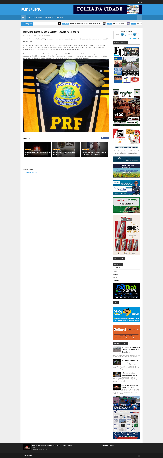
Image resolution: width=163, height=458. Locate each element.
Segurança (51, 23)
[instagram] (139, 2)
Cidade (95, 23)
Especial (116, 274)
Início (28, 17)
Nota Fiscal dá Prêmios (103, 24)
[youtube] (141, 2)
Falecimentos (49, 17)
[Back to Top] (139, 456)
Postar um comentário (31, 172)
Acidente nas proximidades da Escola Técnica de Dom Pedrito (70, 24)
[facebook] (136, 2)
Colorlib (30, 455)
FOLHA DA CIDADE (31, 9)
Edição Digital (37, 17)
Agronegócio (117, 268)
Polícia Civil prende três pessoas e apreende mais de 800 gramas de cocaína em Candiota (95, 153)
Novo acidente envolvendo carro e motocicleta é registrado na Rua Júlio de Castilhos (130, 349)
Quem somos (59, 17)
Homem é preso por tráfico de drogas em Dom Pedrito (64, 153)
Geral (115, 277)
